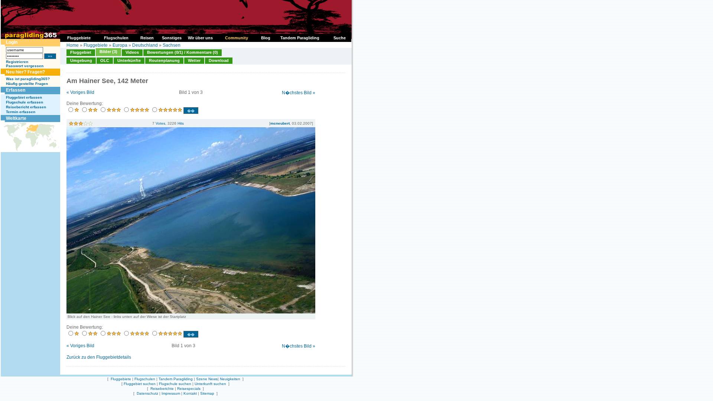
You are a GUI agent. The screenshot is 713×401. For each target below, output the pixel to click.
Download (219, 60)
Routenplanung (164, 60)
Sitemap (207, 393)
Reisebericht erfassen (26, 107)
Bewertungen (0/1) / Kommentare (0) (182, 52)
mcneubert (280, 123)
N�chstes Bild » (298, 92)
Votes (160, 123)
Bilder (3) (108, 51)
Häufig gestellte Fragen (27, 84)
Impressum (171, 393)
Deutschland (145, 45)
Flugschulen (144, 379)
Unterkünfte (129, 60)
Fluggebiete (96, 45)
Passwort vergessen (24, 66)
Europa (120, 45)
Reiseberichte (162, 389)
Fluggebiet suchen (140, 384)
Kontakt (190, 393)
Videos (132, 52)
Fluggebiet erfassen (24, 97)
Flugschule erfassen (24, 102)
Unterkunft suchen (210, 384)
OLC (104, 60)
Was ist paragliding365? (28, 79)
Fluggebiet (80, 52)
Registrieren (17, 62)
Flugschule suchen (175, 384)
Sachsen (171, 45)
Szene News (207, 379)
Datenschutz (147, 393)
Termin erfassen (20, 112)
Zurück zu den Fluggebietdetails (98, 357)
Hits (181, 123)
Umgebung (81, 60)
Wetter (194, 60)
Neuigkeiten (230, 379)
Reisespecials (189, 389)
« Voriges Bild (80, 92)
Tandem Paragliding (176, 379)
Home (72, 45)
